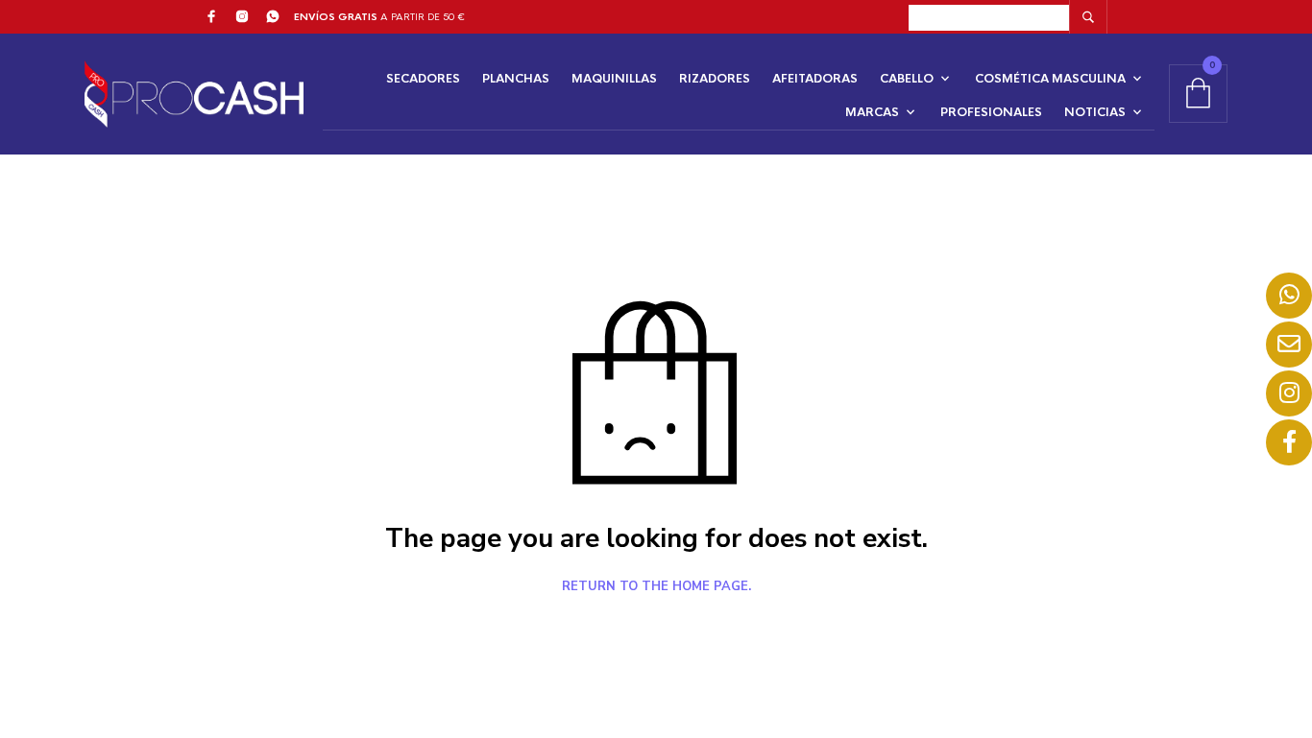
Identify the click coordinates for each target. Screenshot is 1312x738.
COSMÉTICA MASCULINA (1050, 78)
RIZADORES (714, 78)
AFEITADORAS (815, 78)
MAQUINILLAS (614, 78)
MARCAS (872, 112)
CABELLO (907, 78)
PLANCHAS (515, 78)
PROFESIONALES (991, 112)
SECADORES (423, 78)
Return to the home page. (656, 587)
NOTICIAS (1095, 112)
